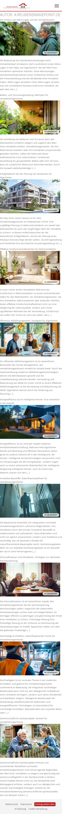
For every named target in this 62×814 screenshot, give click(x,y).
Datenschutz (11, 804)
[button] (56, 5)
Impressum (26, 804)
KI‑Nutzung (20, 808)
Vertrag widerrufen (45, 804)
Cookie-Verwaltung (38, 808)
